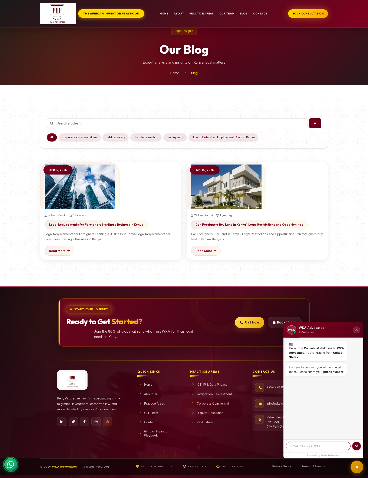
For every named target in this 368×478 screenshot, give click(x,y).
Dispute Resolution (210, 413)
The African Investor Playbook (111, 13)
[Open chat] (357, 467)
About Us (150, 394)
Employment (175, 137)
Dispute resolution (146, 137)
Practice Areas (201, 13)
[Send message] (356, 446)
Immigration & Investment (214, 394)
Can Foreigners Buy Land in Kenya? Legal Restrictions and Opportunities (249, 224)
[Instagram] (96, 421)
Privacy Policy (282, 466)
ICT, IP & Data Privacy (212, 384)
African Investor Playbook (156, 433)
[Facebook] (84, 421)
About (179, 13)
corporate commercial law (79, 137)
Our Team (226, 13)
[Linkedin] (61, 421)
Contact (260, 13)
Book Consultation (308, 13)
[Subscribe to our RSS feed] (107, 421)
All (51, 137)
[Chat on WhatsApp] (10, 465)
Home (164, 13)
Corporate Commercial (213, 403)
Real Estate (205, 422)
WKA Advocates (330, 455)
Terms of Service (313, 466)
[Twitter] (73, 421)
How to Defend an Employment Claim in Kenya (223, 137)
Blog (244, 13)
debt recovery (115, 137)
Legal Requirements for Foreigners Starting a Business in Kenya (96, 224)
